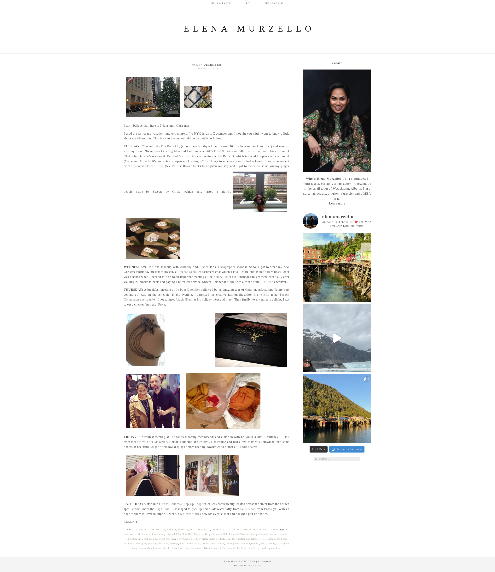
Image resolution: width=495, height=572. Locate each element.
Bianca (204, 267)
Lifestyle (218, 529)
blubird (264, 534)
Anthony (186, 267)
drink (204, 539)
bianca (219, 534)
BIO (248, 3)
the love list (215, 548)
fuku (126, 543)
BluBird (265, 281)
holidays (174, 543)
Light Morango (254, 565)
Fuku (161, 304)
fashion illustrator (247, 539)
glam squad (140, 543)
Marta (231, 281)
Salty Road (247, 509)
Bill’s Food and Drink (261, 151)
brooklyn (283, 534)
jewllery (206, 543)
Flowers (261, 539)
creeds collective (167, 539)
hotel (182, 543)
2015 (140, 534)
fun (132, 543)
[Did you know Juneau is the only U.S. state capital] (337, 408)
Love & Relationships (240, 529)
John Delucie (217, 543)
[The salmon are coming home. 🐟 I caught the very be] (337, 267)
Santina (135, 509)
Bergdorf (156, 446)
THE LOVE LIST (274, 3)
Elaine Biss (261, 294)
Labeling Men (170, 151)
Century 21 (204, 441)
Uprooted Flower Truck (147, 166)
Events (171, 529)
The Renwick (170, 146)
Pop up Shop (145, 548)
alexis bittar (150, 534)
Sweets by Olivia (199, 548)
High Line (162, 509)
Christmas (131, 539)
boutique (273, 534)
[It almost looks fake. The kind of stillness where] (337, 338)
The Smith (177, 437)
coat (146, 539)
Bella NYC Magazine (193, 534)
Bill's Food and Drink (234, 534)
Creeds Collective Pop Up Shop (180, 504)
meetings (272, 543)
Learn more (337, 203)
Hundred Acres (247, 446)
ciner (140, 539)
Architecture (145, 529)
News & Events (221, 3)
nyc (280, 543)
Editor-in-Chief (216, 539)
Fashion (183, 529)
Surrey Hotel (222, 276)
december (196, 539)
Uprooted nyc (274, 548)
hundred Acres (193, 543)
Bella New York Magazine (149, 441)
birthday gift (253, 534)
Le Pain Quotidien (188, 289)
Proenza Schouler (189, 271)
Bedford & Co (176, 156)
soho (186, 548)
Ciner (249, 289)
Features (196, 529)
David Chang (183, 539)
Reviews (262, 529)
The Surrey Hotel (257, 548)
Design (160, 529)
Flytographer (226, 267)
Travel (274, 529)
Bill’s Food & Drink (219, 151)
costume (153, 539)
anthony (161, 534)
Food (207, 529)
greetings (152, 543)
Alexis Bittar (184, 299)
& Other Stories (190, 513)
